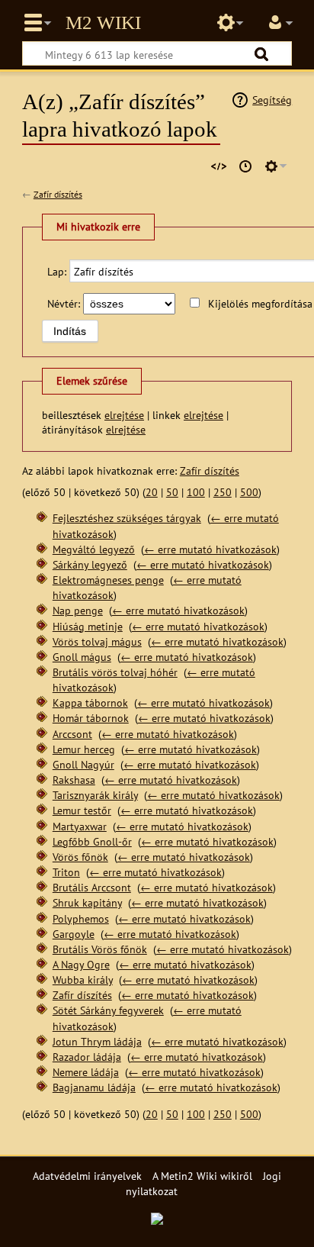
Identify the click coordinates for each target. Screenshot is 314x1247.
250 (222, 492)
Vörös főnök (80, 856)
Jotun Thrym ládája (97, 1041)
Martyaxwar (80, 826)
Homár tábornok (91, 717)
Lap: (56, 271)
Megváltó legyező (94, 549)
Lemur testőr (82, 810)
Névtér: (63, 303)
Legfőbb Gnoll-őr (92, 841)
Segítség (272, 99)
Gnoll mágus (82, 656)
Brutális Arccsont (92, 887)
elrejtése (124, 415)
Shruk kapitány (87, 902)
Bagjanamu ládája (94, 1087)
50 (172, 492)
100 (196, 492)
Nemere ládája (86, 1072)
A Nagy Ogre (81, 964)
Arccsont (72, 734)
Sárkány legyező (90, 564)
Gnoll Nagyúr (83, 764)
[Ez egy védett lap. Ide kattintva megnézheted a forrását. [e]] (218, 166)
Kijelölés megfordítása (260, 303)
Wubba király (83, 979)
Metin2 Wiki (103, 22)
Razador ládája (87, 1056)
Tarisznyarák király (95, 795)
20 (152, 492)
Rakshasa (74, 779)
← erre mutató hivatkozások (210, 549)
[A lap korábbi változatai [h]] (245, 166)
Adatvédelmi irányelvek (87, 1175)
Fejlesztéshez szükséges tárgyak (127, 518)
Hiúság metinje (88, 626)
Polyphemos (81, 918)
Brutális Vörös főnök (100, 949)
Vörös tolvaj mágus (97, 641)
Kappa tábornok (90, 702)
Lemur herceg (84, 749)
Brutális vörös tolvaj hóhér (115, 672)
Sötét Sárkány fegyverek (108, 1010)
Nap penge (78, 610)
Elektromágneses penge (108, 579)
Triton (66, 872)
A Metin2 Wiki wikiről (202, 1175)
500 (249, 492)
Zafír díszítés (58, 194)
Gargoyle (74, 933)
